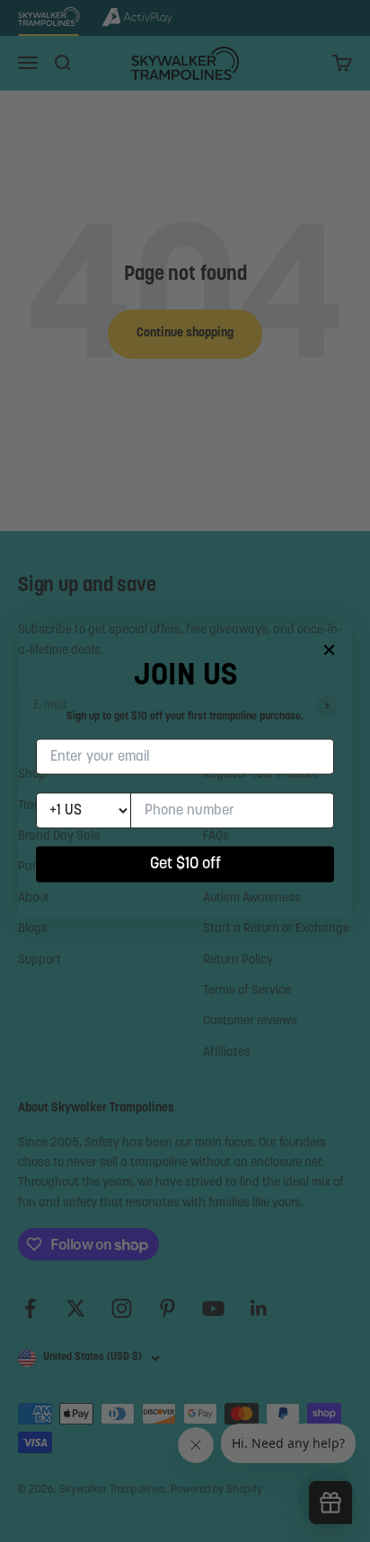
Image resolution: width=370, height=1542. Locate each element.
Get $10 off (185, 864)
